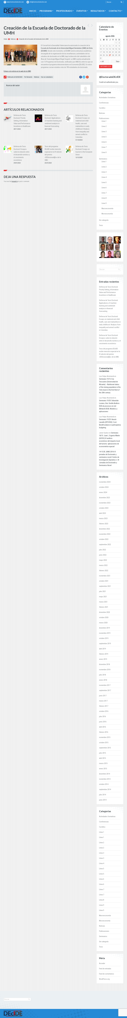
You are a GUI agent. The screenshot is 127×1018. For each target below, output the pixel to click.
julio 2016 (102, 716)
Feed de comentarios (106, 974)
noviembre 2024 (104, 482)
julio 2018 (102, 675)
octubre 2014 (103, 784)
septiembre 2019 (105, 644)
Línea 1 (104, 121)
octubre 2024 (103, 487)
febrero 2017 (103, 706)
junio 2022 (102, 555)
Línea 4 (104, 177)
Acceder (102, 963)
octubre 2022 (103, 539)
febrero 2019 (103, 654)
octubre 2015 (103, 743)
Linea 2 (104, 167)
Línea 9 (104, 152)
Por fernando (28, 77)
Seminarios (103, 159)
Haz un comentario (47, 77)
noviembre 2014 (104, 779)
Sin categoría (103, 220)
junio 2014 (102, 800)
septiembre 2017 (105, 690)
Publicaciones (104, 118)
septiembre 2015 (105, 748)
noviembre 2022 (104, 534)
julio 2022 (102, 550)
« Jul (102, 61)
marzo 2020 (103, 623)
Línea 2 (104, 126)
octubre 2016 (103, 711)
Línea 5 (104, 137)
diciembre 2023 (104, 498)
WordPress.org (104, 979)
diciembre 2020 (104, 612)
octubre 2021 (103, 581)
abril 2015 (102, 758)
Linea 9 (104, 203)
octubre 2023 (103, 508)
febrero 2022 (103, 571)
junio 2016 (102, 722)
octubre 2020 (103, 617)
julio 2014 (102, 795)
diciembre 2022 (104, 529)
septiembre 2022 (105, 544)
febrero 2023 (103, 524)
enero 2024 (103, 492)
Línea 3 (104, 132)
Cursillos (102, 108)
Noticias (13, 39)
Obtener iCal (105, 66)
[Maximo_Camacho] (109, 254)
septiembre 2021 (105, 586)
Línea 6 (104, 142)
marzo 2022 (103, 565)
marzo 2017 (103, 701)
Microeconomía (107, 214)
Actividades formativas (107, 98)
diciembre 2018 (104, 664)
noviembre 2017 (104, 685)
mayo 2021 (103, 597)
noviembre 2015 (104, 737)
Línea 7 (104, 147)
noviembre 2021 (104, 576)
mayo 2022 (103, 560)
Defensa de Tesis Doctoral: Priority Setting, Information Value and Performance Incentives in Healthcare (22, 120)
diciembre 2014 (104, 774)
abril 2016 (102, 727)
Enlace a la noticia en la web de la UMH (17, 71)
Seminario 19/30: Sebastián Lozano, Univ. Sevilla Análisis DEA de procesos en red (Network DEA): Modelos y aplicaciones (109, 406)
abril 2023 (102, 513)
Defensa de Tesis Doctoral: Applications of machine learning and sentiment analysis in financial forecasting (53, 120)
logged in (15, 181)
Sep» (117, 61)
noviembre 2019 (104, 633)
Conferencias (104, 103)
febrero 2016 (103, 732)
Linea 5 (104, 182)
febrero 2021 (103, 607)
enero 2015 (103, 769)
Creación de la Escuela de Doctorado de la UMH (34, 39)
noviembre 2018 (104, 670)
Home (5, 39)
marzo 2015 (103, 763)
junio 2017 (102, 696)
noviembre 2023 (104, 503)
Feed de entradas (105, 969)
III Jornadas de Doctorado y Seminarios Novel (109, 462)
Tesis (101, 225)
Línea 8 (104, 198)
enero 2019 (103, 659)
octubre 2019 (103, 638)
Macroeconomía (107, 208)
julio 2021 (102, 591)
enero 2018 (103, 680)
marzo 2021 (103, 602)
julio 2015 (102, 753)
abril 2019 (102, 649)
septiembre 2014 (105, 789)
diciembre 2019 (104, 628)
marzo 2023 (103, 518)
